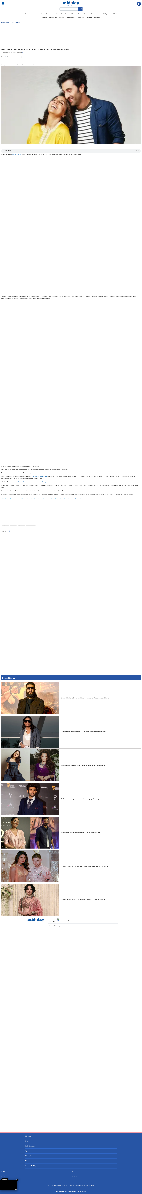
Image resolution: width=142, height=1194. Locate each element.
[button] (12, 3)
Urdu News (4, 1176)
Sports (67, 14)
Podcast (86, 14)
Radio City (75, 1176)
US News (61, 17)
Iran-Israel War (53, 17)
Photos (80, 14)
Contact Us (87, 1185)
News (42, 14)
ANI (23, 52)
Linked (10, 57)
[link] (4, 1179)
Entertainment (49, 14)
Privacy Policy (68, 1185)
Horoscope (97, 17)
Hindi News (4, 1171)
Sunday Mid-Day (103, 14)
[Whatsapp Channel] (13, 60)
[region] (71, 36)
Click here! (78, 499)
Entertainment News (31, 525)
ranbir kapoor (5, 525)
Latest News (28, 14)
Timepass (93, 14)
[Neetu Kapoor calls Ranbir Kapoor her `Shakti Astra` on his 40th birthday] (8, 1185)
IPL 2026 (44, 17)
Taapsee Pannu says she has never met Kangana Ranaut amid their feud (83, 765)
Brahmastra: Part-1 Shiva (39, 476)
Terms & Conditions (78, 1185)
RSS (92, 1185)
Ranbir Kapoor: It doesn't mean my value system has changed (27, 482)
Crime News (81, 17)
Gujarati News (76, 1171)
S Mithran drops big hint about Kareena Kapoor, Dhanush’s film (80, 832)
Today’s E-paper (71, 5)
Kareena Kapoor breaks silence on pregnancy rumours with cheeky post (83, 731)
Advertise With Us (58, 1185)
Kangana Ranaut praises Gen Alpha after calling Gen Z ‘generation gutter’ (83, 899)
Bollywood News (71, 17)
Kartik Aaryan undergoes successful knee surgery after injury (80, 799)
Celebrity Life (59, 14)
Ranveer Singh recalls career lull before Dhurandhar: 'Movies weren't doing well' (85, 698)
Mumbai (36, 14)
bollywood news (21, 525)
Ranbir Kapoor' (17, 154)
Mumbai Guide (113, 14)
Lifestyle (73, 14)
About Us (50, 1185)
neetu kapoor (13, 525)
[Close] (17, 1180)
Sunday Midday (30, 1166)
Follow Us (18, 57)
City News (89, 17)
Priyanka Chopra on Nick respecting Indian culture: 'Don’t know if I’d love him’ (85, 866)
